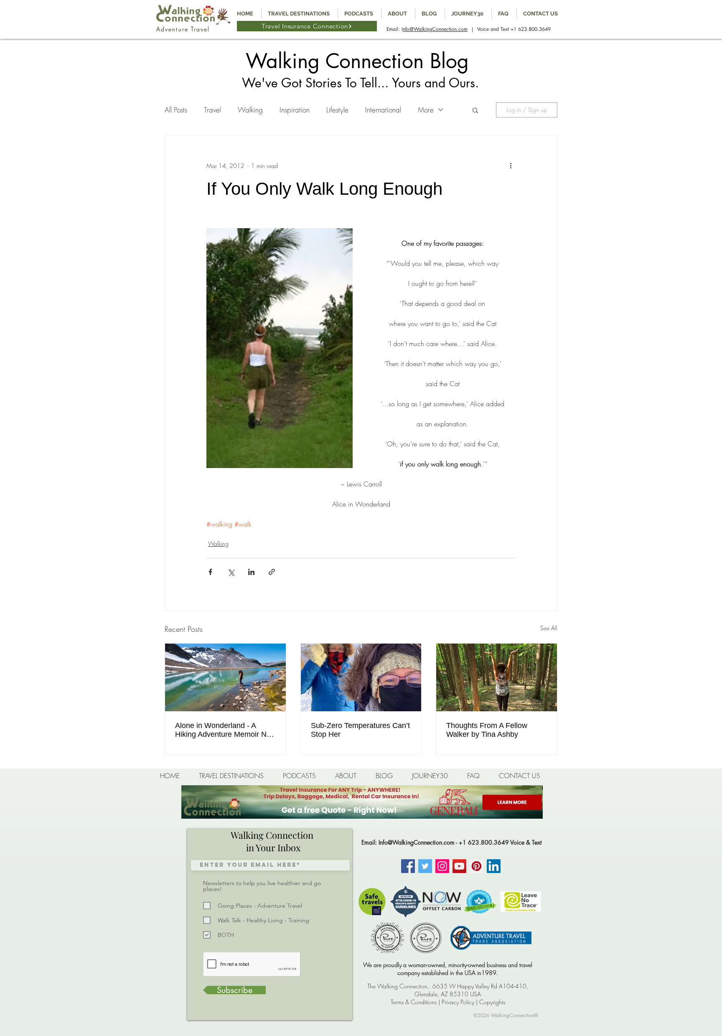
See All (548, 628)
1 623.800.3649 (532, 29)
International (383, 110)
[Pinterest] (476, 866)
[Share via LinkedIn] (251, 572)
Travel (212, 110)
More (426, 110)
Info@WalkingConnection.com (417, 842)
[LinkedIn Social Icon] (494, 866)
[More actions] (511, 165)
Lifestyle (337, 110)
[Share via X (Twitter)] (231, 572)
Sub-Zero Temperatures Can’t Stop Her (360, 729)
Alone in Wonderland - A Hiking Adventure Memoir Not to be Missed (224, 730)
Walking (250, 110)
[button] (475, 110)
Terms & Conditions (414, 1002)
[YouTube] (459, 866)
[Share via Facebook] (210, 572)
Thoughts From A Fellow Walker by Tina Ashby (486, 729)
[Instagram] (442, 866)
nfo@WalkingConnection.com (435, 29)
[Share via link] (272, 572)
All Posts (176, 110)
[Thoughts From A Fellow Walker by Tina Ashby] (496, 677)
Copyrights (492, 1002)
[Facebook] (408, 866)
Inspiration (295, 110)
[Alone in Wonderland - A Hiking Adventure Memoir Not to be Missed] (225, 677)
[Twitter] (425, 866)
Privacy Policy (458, 1002)
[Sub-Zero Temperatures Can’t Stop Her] (361, 677)
